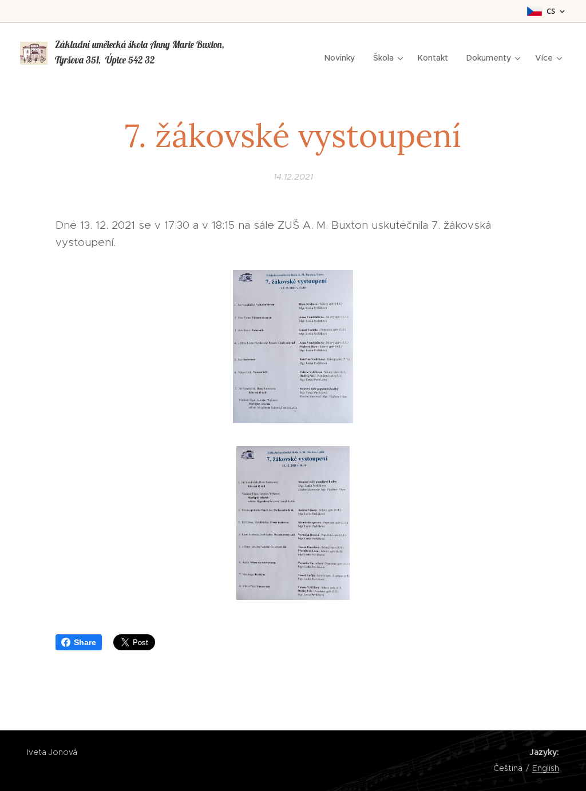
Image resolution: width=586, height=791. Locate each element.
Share (85, 642)
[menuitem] (343, 57)
